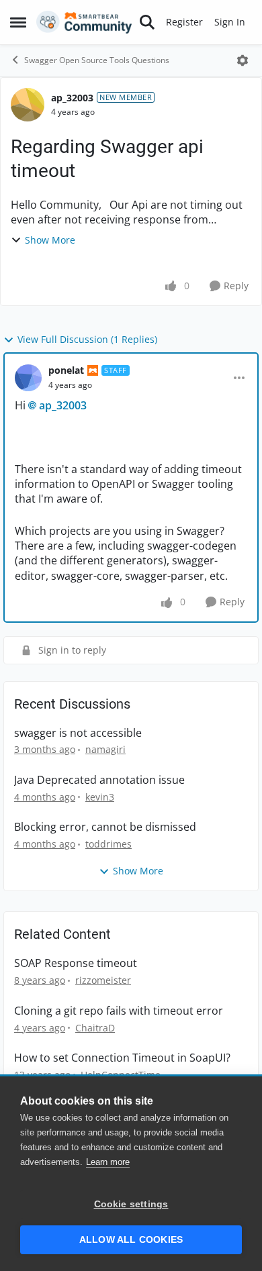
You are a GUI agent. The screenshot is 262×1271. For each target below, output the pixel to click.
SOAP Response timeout (75, 963)
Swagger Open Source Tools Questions (96, 60)
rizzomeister (103, 980)
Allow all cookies (131, 1240)
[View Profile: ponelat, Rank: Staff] (28, 377)
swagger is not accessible (78, 733)
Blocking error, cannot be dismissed (105, 827)
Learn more (108, 1162)
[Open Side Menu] (18, 22)
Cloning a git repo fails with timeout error (118, 1011)
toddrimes (108, 843)
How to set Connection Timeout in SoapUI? (122, 1058)
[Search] (147, 22)
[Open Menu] (242, 60)
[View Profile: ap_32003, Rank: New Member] (27, 104)
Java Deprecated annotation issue (99, 780)
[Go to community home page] (84, 22)
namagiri (105, 749)
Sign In (229, 21)
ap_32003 (72, 97)
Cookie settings (131, 1204)
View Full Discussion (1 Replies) (87, 339)
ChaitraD (95, 1027)
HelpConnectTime (121, 1074)
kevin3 (99, 797)
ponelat (66, 370)
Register (184, 21)
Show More (50, 240)
